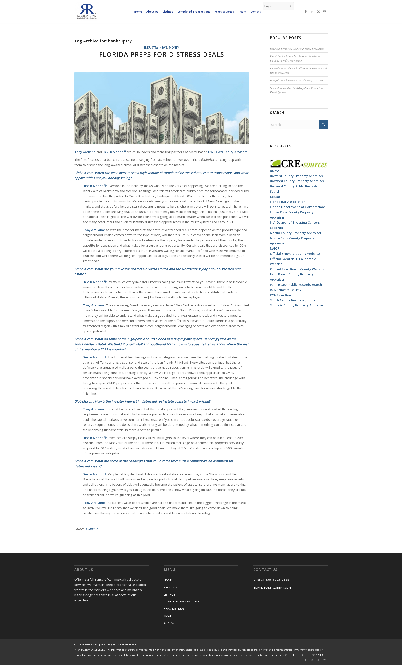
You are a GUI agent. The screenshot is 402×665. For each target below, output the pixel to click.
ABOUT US (170, 587)
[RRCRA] (86, 11)
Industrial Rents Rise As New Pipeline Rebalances (297, 48)
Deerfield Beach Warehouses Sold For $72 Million (296, 80)
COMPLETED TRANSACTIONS (181, 601)
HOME (168, 580)
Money (174, 47)
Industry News (155, 47)
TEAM (167, 615)
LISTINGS (169, 594)
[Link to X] (318, 11)
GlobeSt (91, 529)
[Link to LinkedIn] (312, 11)
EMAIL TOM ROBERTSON (272, 587)
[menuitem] (138, 11)
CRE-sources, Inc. (129, 644)
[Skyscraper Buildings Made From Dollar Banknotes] (161, 108)
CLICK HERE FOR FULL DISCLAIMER (304, 654)
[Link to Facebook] (306, 11)
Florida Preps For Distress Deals (161, 54)
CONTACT (170, 623)
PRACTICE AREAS (174, 608)
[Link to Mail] (324, 11)
